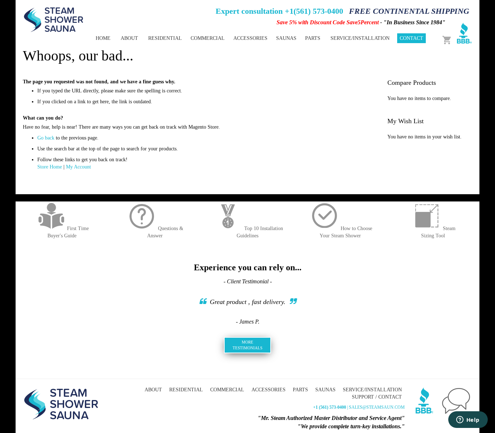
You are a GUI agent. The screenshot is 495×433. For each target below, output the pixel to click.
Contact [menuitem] (411, 38)
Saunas (325, 389)
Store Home (49, 167)
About (153, 389)
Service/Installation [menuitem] (360, 38)
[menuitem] (165, 38)
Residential (186, 389)
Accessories (268, 389)
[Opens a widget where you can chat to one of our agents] (468, 420)
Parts (300, 389)
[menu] (222, 38)
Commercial (227, 389)
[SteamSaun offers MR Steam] (53, 19)
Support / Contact (377, 397)
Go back (45, 138)
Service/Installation (372, 389)
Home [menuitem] (103, 38)
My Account (78, 167)
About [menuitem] (129, 38)
